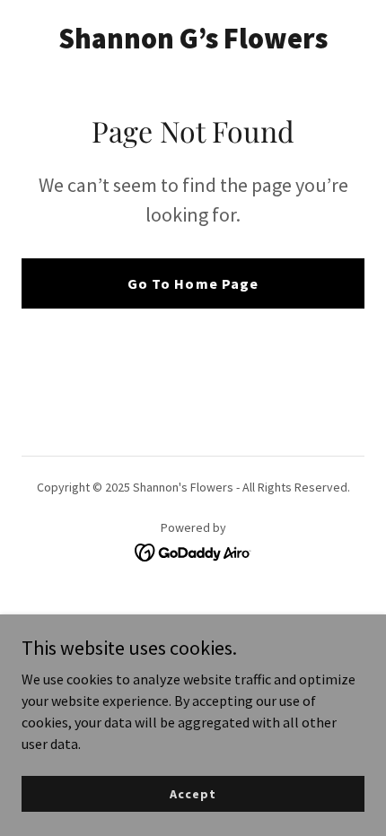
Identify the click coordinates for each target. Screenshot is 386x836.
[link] (193, 43)
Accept (192, 793)
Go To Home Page (192, 283)
